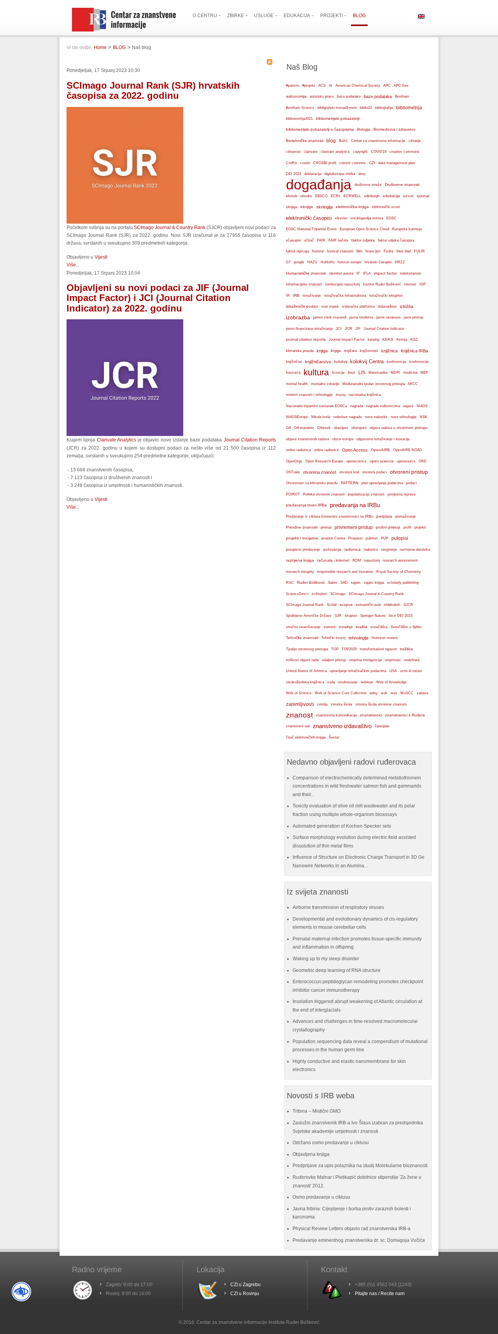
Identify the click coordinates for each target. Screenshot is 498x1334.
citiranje (415, 141)
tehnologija (358, 637)
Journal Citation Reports (250, 440)
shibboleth (392, 605)
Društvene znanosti (402, 184)
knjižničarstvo (318, 361)
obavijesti (358, 428)
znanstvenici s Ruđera (405, 715)
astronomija (296, 96)
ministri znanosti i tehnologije (309, 395)
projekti (420, 527)
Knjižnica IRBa (414, 350)
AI (330, 86)
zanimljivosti (300, 704)
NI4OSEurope (297, 417)
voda (331, 682)
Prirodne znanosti (301, 527)
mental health (297, 384)
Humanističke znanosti (306, 273)
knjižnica (389, 350)
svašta (361, 627)
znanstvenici (371, 715)
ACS (322, 86)
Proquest (355, 538)
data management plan (396, 163)
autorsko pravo (322, 96)
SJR (338, 616)
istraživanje (312, 296)
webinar (367, 682)
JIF (358, 329)
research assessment (400, 560)
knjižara (350, 351)
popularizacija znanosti (366, 494)
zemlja (322, 704)
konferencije (419, 361)
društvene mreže (368, 185)
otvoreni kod (349, 472)
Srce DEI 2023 (400, 616)
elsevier (341, 218)
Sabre (332, 583)
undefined (411, 660)
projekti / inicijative (302, 538)
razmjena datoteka (415, 549)
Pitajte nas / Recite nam (380, 1293)
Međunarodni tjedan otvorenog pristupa (373, 384)
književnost (369, 351)
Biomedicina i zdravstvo (395, 129)
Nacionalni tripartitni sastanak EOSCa (316, 406)
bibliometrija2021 (299, 119)
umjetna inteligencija (365, 660)
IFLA (367, 273)
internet (410, 284)
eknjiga (291, 207)
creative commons (404, 152)
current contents (352, 163)
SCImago (337, 594)
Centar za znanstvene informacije (378, 141)
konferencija (396, 362)
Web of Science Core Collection (340, 693)
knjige (336, 350)
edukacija (391, 196)
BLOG (119, 47)
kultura (316, 372)
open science (382, 461)
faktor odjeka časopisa (396, 240)
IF (358, 273)
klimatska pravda (300, 351)
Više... (73, 265)
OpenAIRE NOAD (407, 450)
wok (384, 693)
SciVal (332, 605)
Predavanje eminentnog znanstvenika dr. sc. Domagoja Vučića (359, 1240)
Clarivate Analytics (117, 440)
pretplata (384, 516)
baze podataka (378, 96)
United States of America (306, 671)
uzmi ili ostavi (411, 671)
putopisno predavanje (303, 549)
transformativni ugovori (378, 649)
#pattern (292, 86)
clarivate (310, 152)
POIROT (293, 494)
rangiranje (389, 549)
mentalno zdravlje (325, 384)
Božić (343, 141)
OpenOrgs (294, 461)
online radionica (298, 450)
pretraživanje (405, 516)
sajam (356, 583)
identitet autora (341, 273)
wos (394, 693)
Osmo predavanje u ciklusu (321, 1197)
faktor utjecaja (297, 251)
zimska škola (341, 704)
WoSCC (407, 693)
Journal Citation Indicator (384, 329)
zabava (422, 693)
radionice (371, 549)
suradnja (345, 627)
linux (351, 373)
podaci (411, 483)
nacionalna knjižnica (365, 395)
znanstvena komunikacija (336, 715)
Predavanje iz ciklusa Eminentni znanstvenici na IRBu (329, 516)
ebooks (306, 196)
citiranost (293, 152)
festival (318, 251)
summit (330, 627)
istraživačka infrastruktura (345, 296)
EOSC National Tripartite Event (311, 229)
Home (100, 47)
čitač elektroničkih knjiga (306, 737)
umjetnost (393, 660)
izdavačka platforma (358, 306)
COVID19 (378, 152)
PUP (384, 538)
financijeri (373, 251)
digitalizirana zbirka (339, 174)
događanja (318, 184)
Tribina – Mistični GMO (316, 1111)
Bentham (402, 96)
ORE (422, 461)
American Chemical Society (357, 86)
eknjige (306, 207)
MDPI (395, 373)
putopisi (399, 538)
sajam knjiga (374, 583)
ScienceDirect (297, 594)
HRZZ (400, 262)
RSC (290, 583)
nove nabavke (376, 417)
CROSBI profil (324, 163)
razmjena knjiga (300, 560)
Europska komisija (407, 229)
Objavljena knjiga (311, 1154)
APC (387, 86)
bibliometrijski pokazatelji (337, 118)
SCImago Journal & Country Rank (169, 227)
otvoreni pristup (409, 472)
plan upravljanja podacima (382, 483)
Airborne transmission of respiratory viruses (338, 907)
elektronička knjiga (352, 207)
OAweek (324, 428)
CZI (372, 163)
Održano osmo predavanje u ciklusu (331, 1142)
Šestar (334, 737)
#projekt (308, 86)
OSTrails (293, 472)
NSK (423, 417)
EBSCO (321, 196)
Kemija (401, 339)
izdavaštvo (387, 306)
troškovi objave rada (302, 660)
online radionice (326, 450)
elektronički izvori (386, 207)
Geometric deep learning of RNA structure (337, 970)
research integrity (300, 572)
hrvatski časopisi (378, 262)
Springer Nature (373, 616)
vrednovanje (348, 682)
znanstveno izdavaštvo (342, 726)
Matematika (378, 373)
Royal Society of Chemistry (398, 572)
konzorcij (293, 373)
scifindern (319, 594)
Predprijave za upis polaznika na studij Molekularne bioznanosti (360, 1165)
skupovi (351, 616)
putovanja (332, 549)
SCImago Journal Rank (305, 605)
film (359, 251)
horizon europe (349, 262)
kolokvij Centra (367, 361)
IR (288, 296)
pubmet (372, 538)
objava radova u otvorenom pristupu (399, 428)
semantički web (368, 605)
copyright (360, 152)
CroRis (291, 163)
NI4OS (422, 406)
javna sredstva (361, 317)
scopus (346, 604)
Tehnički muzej (333, 638)
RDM (356, 560)
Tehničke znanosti (302, 637)
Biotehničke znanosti (304, 140)
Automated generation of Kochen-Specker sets (342, 826)
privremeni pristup (354, 527)
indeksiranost (410, 273)
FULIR (419, 251)
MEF (424, 373)
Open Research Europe (324, 461)
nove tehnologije (404, 417)
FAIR (321, 240)
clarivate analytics (335, 152)
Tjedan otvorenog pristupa (307, 649)
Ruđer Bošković (311, 582)
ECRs (335, 196)
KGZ (414, 339)
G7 (288, 262)
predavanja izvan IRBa (306, 505)
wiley (374, 693)
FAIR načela (338, 240)
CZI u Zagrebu (245, 1284)
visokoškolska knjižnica (305, 682)
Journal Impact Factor (347, 339)
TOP (334, 649)
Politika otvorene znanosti (324, 494)
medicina (410, 373)
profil (407, 527)
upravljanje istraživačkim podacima (358, 671)
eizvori (408, 196)
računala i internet (333, 560)
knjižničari (294, 362)
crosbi (305, 163)
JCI (339, 329)
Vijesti (101, 257)
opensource (406, 461)
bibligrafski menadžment (337, 108)
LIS (361, 372)
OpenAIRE (380, 450)
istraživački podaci (302, 306)
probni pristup (388, 527)
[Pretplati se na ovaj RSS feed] (270, 62)
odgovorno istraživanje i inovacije (383, 439)
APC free (401, 86)
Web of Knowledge (391, 682)
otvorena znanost (319, 472)
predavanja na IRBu (355, 505)
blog (331, 141)
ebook (291, 196)
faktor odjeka (363, 240)
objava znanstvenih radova (307, 439)
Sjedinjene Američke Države (308, 616)
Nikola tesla (320, 417)
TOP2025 (349, 649)
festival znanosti (340, 251)
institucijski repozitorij (342, 284)
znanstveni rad (298, 726)
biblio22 (366, 108)
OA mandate (304, 428)
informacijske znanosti (304, 284)
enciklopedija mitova (367, 218)
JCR (348, 328)
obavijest (341, 428)
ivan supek (330, 306)
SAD (344, 583)
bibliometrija (409, 107)
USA (393, 671)
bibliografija (384, 108)
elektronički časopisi (309, 218)
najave (408, 406)
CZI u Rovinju (244, 1293)
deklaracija (312, 174)
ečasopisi (293, 240)
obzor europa (342, 439)
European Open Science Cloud (364, 229)
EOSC (391, 218)
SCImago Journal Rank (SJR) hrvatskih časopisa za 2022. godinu (153, 90)
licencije (338, 373)
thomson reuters (385, 638)
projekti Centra (333, 538)
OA (288, 428)
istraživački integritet (386, 296)
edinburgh (372, 196)
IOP (422, 284)
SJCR (408, 605)
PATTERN (349, 483)
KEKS (387, 339)
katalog (373, 339)
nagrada (356, 406)
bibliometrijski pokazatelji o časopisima (320, 129)
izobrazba (298, 317)
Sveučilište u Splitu (406, 627)
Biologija (363, 129)
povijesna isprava (402, 494)
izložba (406, 306)
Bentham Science (300, 108)
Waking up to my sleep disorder (326, 958)
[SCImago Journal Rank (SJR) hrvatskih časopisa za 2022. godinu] (125, 222)
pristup (326, 527)
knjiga (322, 350)
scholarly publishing (403, 583)
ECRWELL (352, 196)
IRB (296, 295)
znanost (299, 715)
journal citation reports (306, 339)
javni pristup (413, 317)
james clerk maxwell (329, 317)
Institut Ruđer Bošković (382, 284)
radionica (352, 549)
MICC (413, 384)
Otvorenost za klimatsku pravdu (312, 483)
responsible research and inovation (345, 572)
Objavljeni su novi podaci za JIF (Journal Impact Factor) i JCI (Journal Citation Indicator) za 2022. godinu (158, 297)
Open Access (355, 450)
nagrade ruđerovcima (383, 406)
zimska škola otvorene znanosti (381, 704)
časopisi (382, 726)
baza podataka (349, 96)
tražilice (406, 649)
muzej (340, 395)
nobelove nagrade (347, 417)
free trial (403, 251)
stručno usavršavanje (303, 627)
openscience (356, 461)
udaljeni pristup (334, 660)
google (299, 262)
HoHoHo (328, 262)
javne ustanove (388, 317)
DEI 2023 (293, 174)
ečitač (309, 240)
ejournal (423, 196)
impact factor (385, 273)
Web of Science (299, 693)
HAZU (312, 262)
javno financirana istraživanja (309, 329)
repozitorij (372, 560)
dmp (361, 174)
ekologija (324, 207)
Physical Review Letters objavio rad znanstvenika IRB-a (351, 1228)
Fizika (388, 251)
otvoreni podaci (374, 472)
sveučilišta (379, 627)
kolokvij (340, 361)
